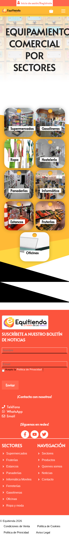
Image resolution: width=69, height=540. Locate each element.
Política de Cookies (48, 526)
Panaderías (19, 190)
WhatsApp (15, 411)
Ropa (14, 159)
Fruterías (48, 221)
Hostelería (49, 159)
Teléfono (13, 407)
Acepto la (24, 369)
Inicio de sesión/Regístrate (36, 3)
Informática (50, 190)
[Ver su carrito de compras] (51, 10)
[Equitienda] (11, 10)
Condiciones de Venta (17, 526)
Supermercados (22, 128)
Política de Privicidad (16, 532)
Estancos (16, 221)
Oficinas (32, 252)
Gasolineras (51, 128)
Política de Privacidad (29, 369)
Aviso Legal (43, 532)
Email (11, 416)
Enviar (10, 385)
